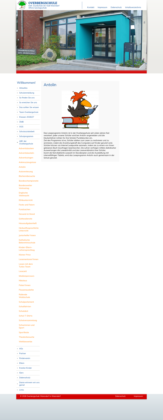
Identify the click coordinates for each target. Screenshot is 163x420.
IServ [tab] (21, 373)
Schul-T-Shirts (25, 315)
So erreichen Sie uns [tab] (28, 102)
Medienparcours (26, 276)
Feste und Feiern (27, 204)
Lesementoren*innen (28, 259)
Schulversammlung (28, 320)
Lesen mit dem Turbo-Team (26, 265)
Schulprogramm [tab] (26, 136)
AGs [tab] (21, 348)
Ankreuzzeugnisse (27, 162)
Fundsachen (24, 209)
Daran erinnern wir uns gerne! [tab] (29, 383)
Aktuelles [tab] (23, 88)
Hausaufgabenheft (28, 223)
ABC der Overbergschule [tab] (26, 142)
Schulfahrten (25, 306)
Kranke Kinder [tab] (25, 368)
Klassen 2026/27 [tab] (26, 117)
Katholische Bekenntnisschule (27, 241)
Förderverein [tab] (24, 358)
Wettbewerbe (25, 341)
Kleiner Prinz (25, 254)
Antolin (22, 167)
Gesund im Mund (27, 214)
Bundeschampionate (28, 180)
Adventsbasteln (26, 153)
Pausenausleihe (26, 289)
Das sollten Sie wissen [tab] (29, 107)
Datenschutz (116, 7)
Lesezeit (23, 271)
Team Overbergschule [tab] (28, 112)
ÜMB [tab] (21, 122)
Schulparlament (26, 302)
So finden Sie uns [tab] (27, 97)
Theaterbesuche (26, 337)
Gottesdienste (25, 218)
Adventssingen (26, 157)
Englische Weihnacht (24, 194)
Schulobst (23, 311)
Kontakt (90, 7)
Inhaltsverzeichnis (133, 7)
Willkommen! (26, 82)
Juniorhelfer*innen (27, 235)
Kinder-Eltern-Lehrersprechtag (27, 248)
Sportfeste (24, 332)
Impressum (102, 7)
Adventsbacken (26, 148)
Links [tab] (21, 390)
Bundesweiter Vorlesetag (25, 186)
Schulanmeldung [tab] (26, 93)
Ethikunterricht (26, 200)
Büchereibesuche (27, 176)
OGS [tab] (21, 126)
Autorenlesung (26, 171)
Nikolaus (23, 280)
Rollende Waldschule (24, 295)
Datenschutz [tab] (24, 377)
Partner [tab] (22, 353)
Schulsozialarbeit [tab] (26, 131)
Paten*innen (24, 285)
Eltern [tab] (21, 363)
